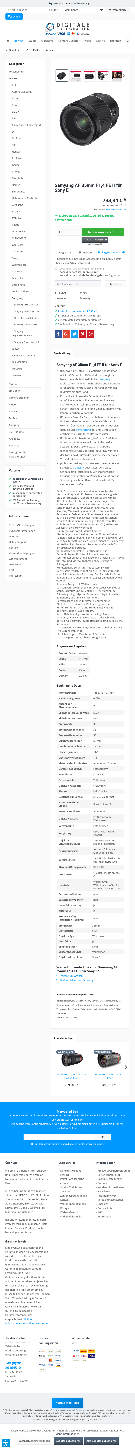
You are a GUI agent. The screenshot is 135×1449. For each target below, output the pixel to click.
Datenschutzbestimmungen (53, 1143)
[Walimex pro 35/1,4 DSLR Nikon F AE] (72, 1059)
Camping (14, 425)
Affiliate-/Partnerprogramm (114, 1170)
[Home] (8, 40)
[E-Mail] (90, 334)
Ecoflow (16, 138)
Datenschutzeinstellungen (34, 1441)
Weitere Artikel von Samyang (76, 980)
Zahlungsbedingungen (73, 1195)
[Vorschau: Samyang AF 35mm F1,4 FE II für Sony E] (62, 75)
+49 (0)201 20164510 (13, 1365)
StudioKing (18, 284)
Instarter (16, 368)
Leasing (64, 1174)
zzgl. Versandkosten (116, 209)
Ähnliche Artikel (63, 1038)
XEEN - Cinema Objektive (26, 317)
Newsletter (104, 1191)
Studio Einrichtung (71, 1187)
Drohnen (14, 418)
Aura (14, 105)
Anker (15, 85)
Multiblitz (17, 178)
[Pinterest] (82, 334)
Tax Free (65, 1191)
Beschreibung (62, 353)
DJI (13, 131)
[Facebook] (58, 334)
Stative (13, 411)
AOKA (15, 98)
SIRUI (14, 145)
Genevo (16, 375)
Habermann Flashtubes (25, 198)
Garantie (103, 1183)
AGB (11, 570)
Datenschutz (16, 564)
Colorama (17, 251)
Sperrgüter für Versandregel (17, 454)
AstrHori (16, 211)
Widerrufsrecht (18, 558)
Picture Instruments (23, 355)
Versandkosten (58, 1409)
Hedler (15, 185)
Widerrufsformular (71, 1216)
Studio (13, 384)
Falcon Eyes (18, 278)
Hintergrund (83, 429)
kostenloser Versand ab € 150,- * (27, 480)
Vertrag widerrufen (67, 1402)
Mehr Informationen (67, 1434)
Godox (15, 165)
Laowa (15, 348)
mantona (16, 271)
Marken (13, 78)
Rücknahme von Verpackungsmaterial (110, 1198)
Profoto (16, 158)
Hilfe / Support (17, 542)
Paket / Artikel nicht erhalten (72, 1181)
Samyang (17, 298)
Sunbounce (18, 191)
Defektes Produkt (70, 1170)
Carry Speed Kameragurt (26, 125)
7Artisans (17, 204)
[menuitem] (25, 10)
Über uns (14, 536)
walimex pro (19, 264)
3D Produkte (16, 431)
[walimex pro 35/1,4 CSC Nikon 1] (109, 1059)
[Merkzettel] (101, 10)
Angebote (14, 438)
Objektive (14, 391)
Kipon (15, 224)
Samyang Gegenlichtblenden (22, 333)
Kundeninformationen (22, 530)
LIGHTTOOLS (19, 231)
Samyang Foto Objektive (26, 304)
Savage (15, 258)
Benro (15, 118)
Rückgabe (66, 1208)
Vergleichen (65, 252)
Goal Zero (17, 244)
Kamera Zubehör (19, 397)
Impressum (15, 575)
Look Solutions (20, 291)
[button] (95, 241)
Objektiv (79, 467)
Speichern (115, 284)
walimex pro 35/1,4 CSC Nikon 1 (109, 1076)
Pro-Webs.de (96, 1419)
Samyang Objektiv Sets (25, 324)
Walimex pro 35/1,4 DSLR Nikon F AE (71, 1076)
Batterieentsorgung (109, 1174)
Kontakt (13, 547)
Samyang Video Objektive (26, 311)
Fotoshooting (16, 71)
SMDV (15, 111)
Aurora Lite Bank (21, 91)
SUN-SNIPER (19, 238)
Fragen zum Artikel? (113, 252)
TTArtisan (17, 218)
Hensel (15, 151)
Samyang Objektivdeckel (26, 342)
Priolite (15, 171)
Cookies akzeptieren (68, 1441)
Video (12, 404)
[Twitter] (74, 334)
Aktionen (14, 445)
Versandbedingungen (22, 553)
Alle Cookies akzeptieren (101, 1441)
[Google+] (66, 334)
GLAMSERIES (19, 362)
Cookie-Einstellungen (21, 525)
